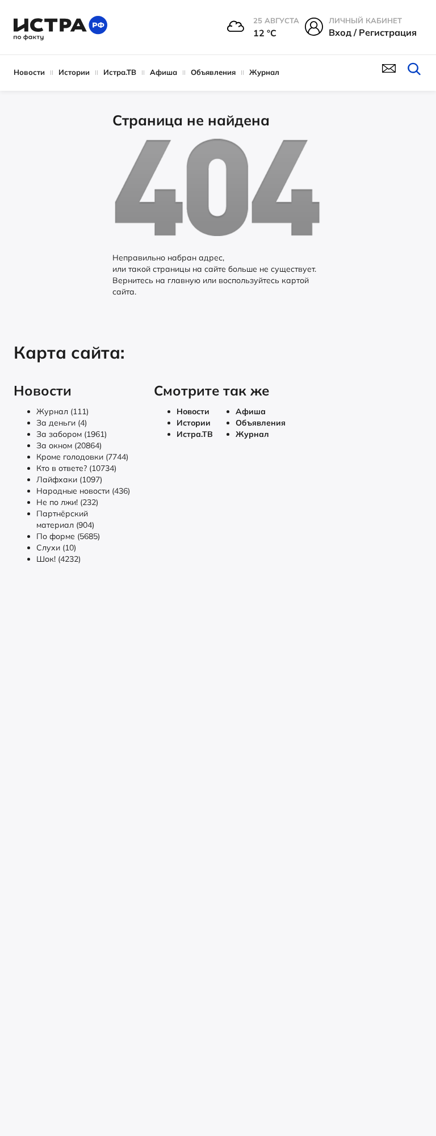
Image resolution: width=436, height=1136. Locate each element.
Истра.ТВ (119, 72)
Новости (29, 72)
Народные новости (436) (83, 491)
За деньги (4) (61, 423)
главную (183, 280)
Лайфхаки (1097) (69, 479)
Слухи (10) (56, 547)
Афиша (163, 72)
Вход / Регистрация (373, 32)
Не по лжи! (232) (67, 502)
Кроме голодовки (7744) (82, 457)
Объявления (213, 72)
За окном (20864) (69, 445)
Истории (74, 72)
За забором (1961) (71, 434)
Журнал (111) (62, 411)
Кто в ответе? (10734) (76, 468)
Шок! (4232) (58, 559)
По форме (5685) (68, 536)
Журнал (264, 72)
